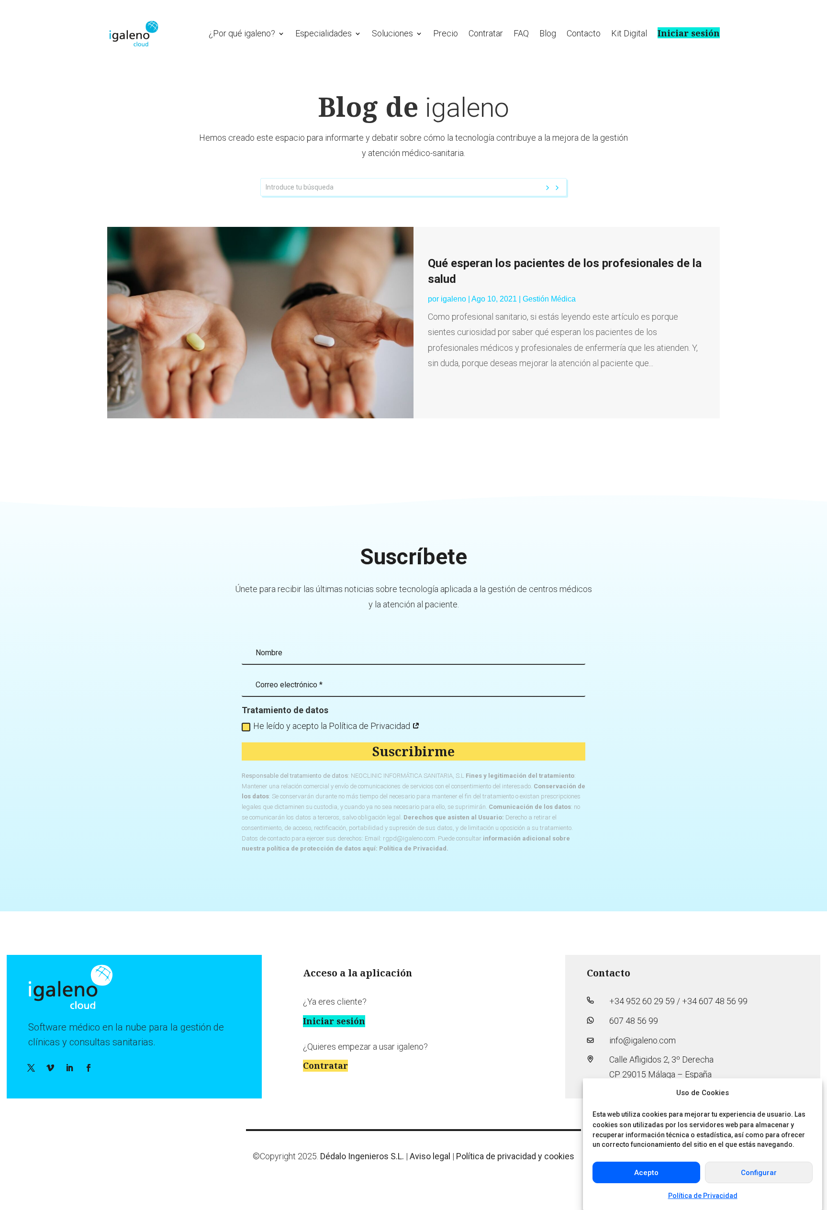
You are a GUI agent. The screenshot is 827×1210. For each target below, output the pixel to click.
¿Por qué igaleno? (242, 33)
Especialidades (323, 33)
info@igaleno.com (642, 1040)
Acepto (646, 1172)
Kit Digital (629, 33)
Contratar (486, 33)
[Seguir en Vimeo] (50, 1068)
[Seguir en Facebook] (88, 1068)
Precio (445, 33)
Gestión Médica (549, 299)
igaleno (453, 299)
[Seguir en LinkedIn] (69, 1068)
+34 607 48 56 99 (715, 1001)
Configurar (759, 1172)
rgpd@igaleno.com (409, 838)
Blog (547, 33)
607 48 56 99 (633, 1021)
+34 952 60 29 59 (642, 1001)
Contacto (584, 33)
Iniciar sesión (689, 32)
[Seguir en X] (31, 1068)
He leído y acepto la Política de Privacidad (332, 726)
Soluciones (392, 33)
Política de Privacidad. (413, 848)
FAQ (521, 33)
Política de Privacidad (703, 1195)
